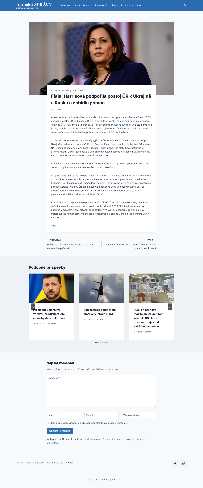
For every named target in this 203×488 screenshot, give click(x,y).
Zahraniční (100, 5)
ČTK (53, 225)
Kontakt (70, 462)
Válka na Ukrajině (70, 5)
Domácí (87, 5)
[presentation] (51, 288)
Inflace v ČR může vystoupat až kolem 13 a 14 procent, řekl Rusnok (131, 244)
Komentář (54, 378)
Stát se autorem (35, 462)
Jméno (52, 415)
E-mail (90, 415)
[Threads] (183, 463)
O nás (20, 462)
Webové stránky (132, 415)
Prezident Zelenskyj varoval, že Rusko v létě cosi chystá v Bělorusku (49, 314)
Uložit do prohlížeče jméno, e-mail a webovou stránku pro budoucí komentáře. (89, 423)
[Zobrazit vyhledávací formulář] (184, 5)
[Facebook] (175, 463)
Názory (114, 5)
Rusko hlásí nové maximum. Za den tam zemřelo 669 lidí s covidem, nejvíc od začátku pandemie (148, 318)
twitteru (126, 124)
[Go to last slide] (33, 306)
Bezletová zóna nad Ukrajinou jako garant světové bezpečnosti (70, 244)
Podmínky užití (55, 462)
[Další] (170, 306)
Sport (139, 5)
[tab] (96, 342)
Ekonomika (127, 5)
